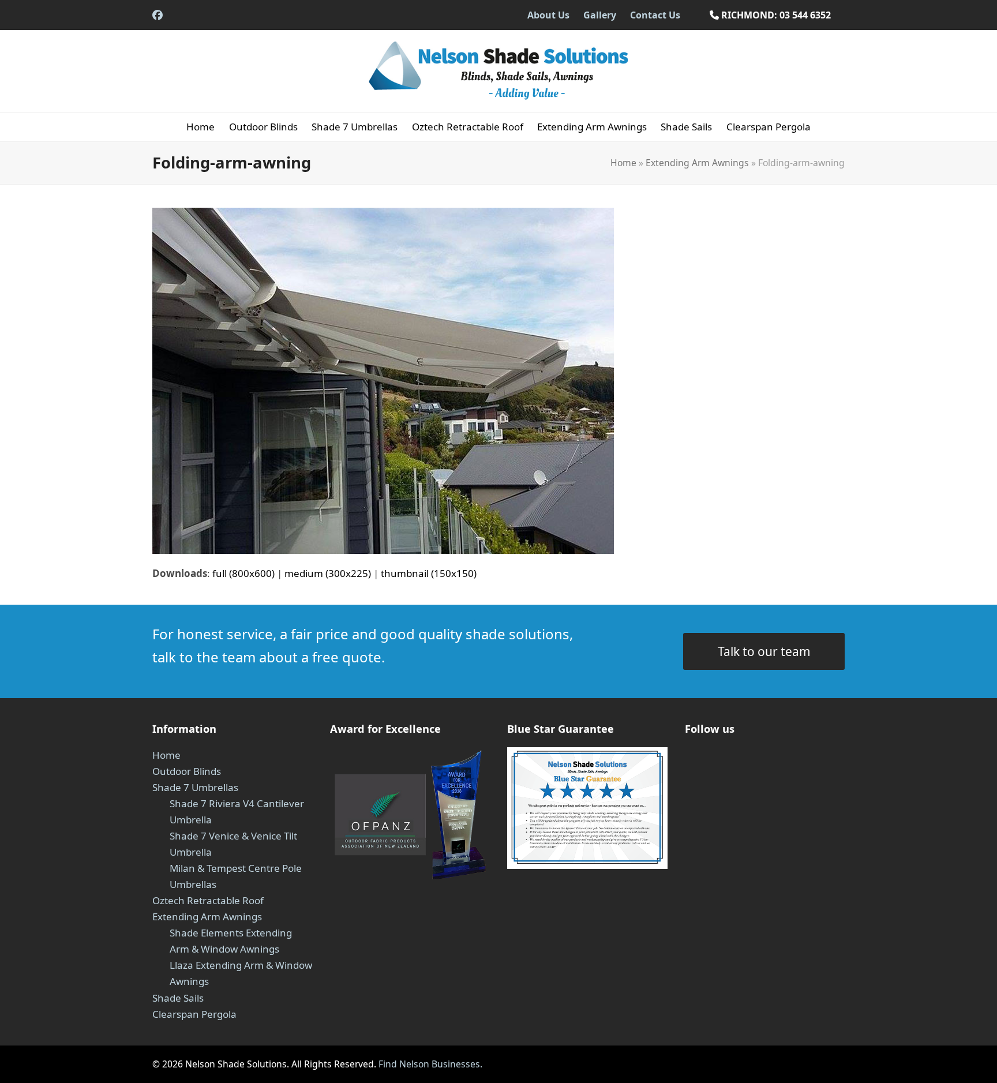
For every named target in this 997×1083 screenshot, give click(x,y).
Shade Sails (178, 998)
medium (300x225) (327, 573)
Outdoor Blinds (186, 771)
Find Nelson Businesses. (429, 1064)
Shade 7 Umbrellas (195, 787)
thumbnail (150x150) (429, 573)
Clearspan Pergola (194, 1014)
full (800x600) (243, 573)
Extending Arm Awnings (697, 162)
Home (623, 162)
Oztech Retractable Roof (208, 900)
